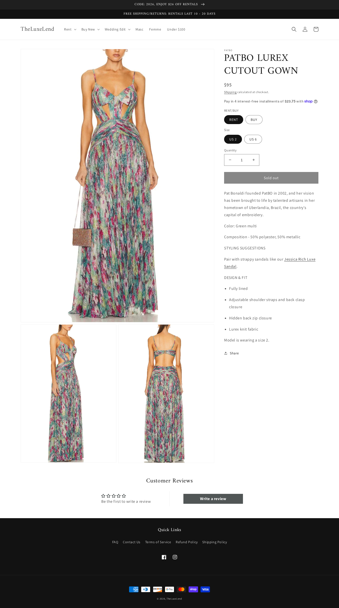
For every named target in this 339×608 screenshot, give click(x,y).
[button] (69, 29)
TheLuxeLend (174, 598)
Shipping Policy (214, 542)
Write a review (213, 498)
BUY (254, 119)
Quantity (230, 150)
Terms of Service (158, 542)
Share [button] (234, 353)
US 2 (233, 139)
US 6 (253, 139)
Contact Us (131, 542)
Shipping (230, 92)
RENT (233, 119)
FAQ (115, 542)
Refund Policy (187, 542)
